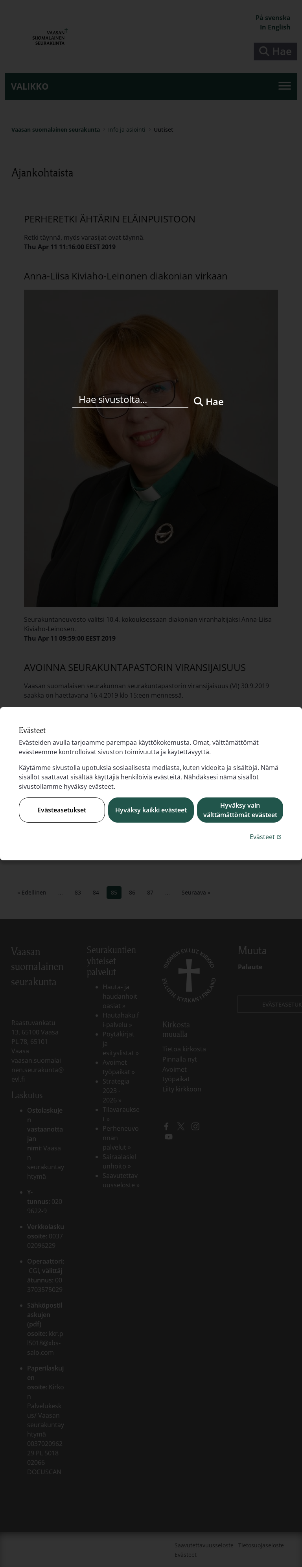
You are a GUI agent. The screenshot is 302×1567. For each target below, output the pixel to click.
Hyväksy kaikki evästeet (151, 810)
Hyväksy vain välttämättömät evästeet (240, 810)
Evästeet (266, 836)
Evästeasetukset (61, 810)
